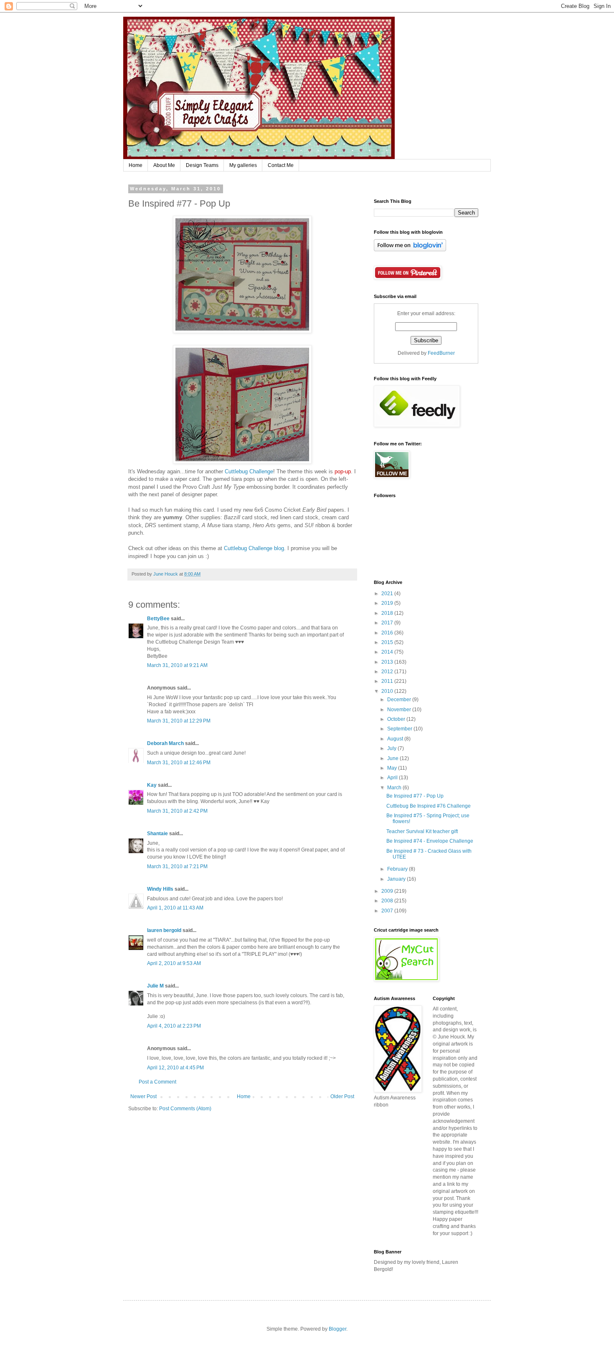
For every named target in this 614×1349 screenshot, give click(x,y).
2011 (387, 681)
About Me (164, 165)
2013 (387, 662)
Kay (152, 785)
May (392, 768)
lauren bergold (164, 930)
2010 (387, 691)
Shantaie (157, 833)
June (393, 758)
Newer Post (143, 1096)
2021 (387, 593)
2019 (387, 603)
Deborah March (165, 743)
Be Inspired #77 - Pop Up (415, 796)
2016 (387, 633)
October (396, 719)
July (392, 748)
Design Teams (202, 165)
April (393, 778)
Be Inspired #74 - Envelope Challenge (429, 841)
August (395, 739)
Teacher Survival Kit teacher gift (422, 831)
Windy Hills (160, 889)
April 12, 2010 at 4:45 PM (175, 1068)
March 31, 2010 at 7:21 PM (177, 866)
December (399, 699)
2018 (387, 613)
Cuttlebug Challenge (249, 471)
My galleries (243, 165)
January (397, 879)
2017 (387, 623)
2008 (387, 901)
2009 (387, 891)
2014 (387, 652)
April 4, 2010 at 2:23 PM (174, 1026)
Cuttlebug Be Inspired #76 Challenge (428, 806)
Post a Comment (157, 1082)
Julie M (155, 986)
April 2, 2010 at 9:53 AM (174, 963)
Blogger (337, 1329)
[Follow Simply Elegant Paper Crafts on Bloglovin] (410, 250)
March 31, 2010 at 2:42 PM (177, 811)
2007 (387, 911)
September (400, 729)
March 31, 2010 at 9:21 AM (177, 665)
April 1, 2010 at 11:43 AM (175, 908)
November (399, 709)
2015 (387, 642)
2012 (387, 671)
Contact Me (281, 165)
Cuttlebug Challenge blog (254, 548)
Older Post (342, 1096)
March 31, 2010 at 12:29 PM (179, 721)
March (395, 788)
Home (135, 165)
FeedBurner (441, 353)
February (398, 869)
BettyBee (158, 618)
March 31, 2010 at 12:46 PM (179, 762)
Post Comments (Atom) (185, 1109)
